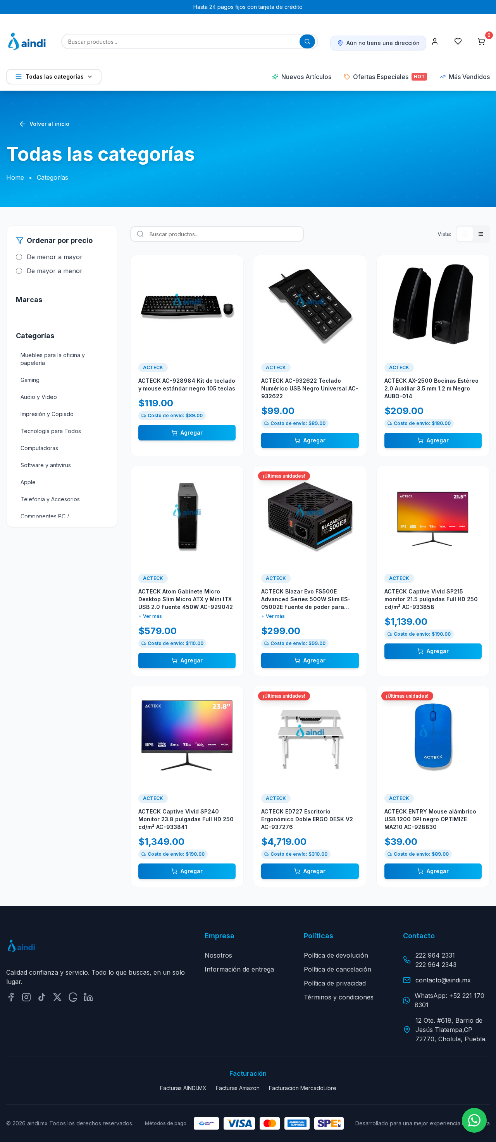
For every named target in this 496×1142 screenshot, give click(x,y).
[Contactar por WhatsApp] (474, 1120)
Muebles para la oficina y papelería (53, 359)
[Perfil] (434, 41)
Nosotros (218, 955)
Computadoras (39, 448)
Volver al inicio (49, 123)
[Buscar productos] (307, 41)
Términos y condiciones (339, 997)
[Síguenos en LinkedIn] (88, 997)
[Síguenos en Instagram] (26, 997)
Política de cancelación (337, 969)
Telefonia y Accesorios (50, 499)
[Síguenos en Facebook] (11, 997)
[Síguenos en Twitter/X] (57, 997)
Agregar (192, 432)
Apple (28, 482)
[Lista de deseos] (458, 41)
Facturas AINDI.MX (183, 1088)
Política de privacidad (335, 983)
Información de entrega (239, 969)
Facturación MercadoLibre (302, 1088)
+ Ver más (150, 616)
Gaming (30, 380)
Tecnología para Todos (51, 431)
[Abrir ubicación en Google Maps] (73, 997)
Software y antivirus (46, 465)
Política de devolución (336, 955)
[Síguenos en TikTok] (41, 997)
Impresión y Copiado (47, 414)
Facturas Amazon (238, 1088)
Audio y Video (39, 397)
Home (15, 177)
